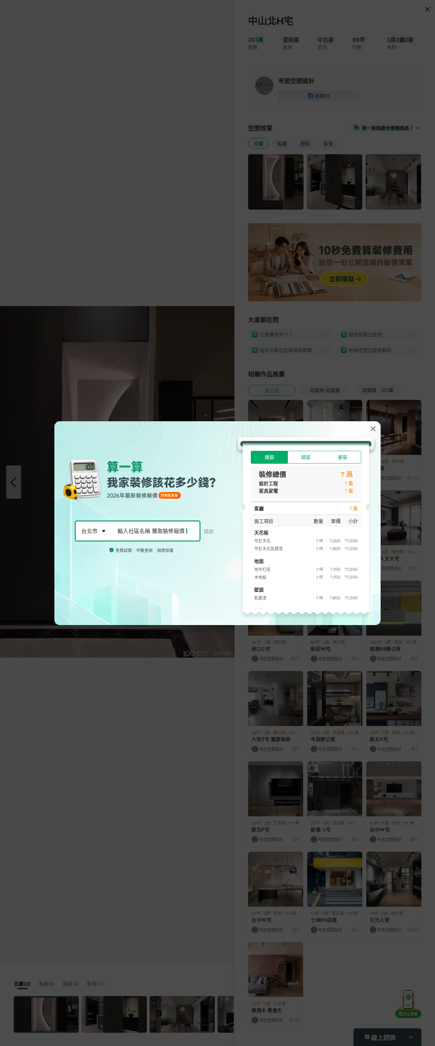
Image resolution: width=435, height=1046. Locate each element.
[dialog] (217, 523)
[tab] (269, 457)
